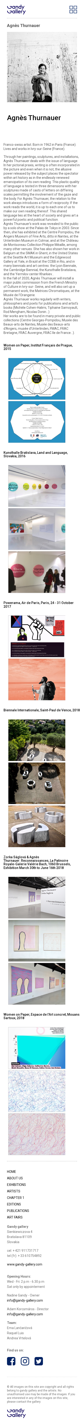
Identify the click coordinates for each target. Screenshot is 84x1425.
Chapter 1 (15, 1198)
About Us (15, 1178)
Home (11, 1172)
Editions (14, 1204)
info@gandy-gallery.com (25, 1300)
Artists (13, 1191)
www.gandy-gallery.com (24, 1264)
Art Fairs (15, 1217)
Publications (18, 1211)
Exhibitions (16, 1185)
